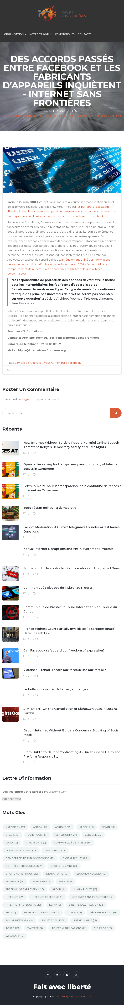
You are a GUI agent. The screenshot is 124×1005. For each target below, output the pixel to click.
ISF (57, 996)
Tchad (12, 928)
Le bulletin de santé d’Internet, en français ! (56, 689)
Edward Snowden (91, 873)
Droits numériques (55, 362)
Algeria (86, 827)
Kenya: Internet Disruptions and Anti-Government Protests (68, 549)
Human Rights (85, 889)
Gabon (58, 889)
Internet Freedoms (47, 897)
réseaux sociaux (103, 912)
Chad (12, 842)
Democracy (55, 850)
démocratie (57, 873)
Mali (11, 912)
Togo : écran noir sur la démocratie (49, 508)
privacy (75, 912)
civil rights (36, 842)
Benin (108, 827)
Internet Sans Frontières (92, 897)
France (65, 881)
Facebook (74, 362)
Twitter (35, 928)
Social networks (19, 920)
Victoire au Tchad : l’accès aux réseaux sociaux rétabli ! (64, 670)
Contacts (84, 34)
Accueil (49, 110)
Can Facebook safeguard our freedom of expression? (63, 650)
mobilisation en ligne (41, 912)
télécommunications (69, 928)
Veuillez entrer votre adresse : (23, 791)
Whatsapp (15, 935)
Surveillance (85, 920)
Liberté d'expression (86, 904)
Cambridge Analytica (28, 362)
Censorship (66, 834)
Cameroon (37, 834)
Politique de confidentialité (76, 996)
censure (93, 834)
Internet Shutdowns (23, 904)
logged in (28, 399)
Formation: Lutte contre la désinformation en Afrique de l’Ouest (72, 568)
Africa (40, 827)
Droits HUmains (64, 866)
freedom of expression (25, 889)
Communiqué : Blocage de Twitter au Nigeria (57, 588)
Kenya (55, 904)
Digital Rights (75, 858)
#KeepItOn (15, 827)
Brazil (12, 834)
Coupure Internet (21, 850)
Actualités (68, 110)
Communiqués (65, 34)
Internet (14, 897)
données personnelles (24, 866)
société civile (53, 920)
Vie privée (103, 928)
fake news (41, 881)
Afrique (63, 827)
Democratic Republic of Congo (30, 858)
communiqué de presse (72, 842)
